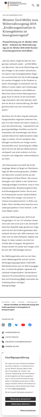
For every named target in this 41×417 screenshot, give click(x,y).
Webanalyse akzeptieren (20, 399)
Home (13, 302)
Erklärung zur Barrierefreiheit (18, 342)
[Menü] (38, 5)
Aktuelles (21, 302)
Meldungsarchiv (32, 302)
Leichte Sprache (11, 337)
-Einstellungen (18, 389)
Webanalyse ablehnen (20, 404)
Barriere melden (12, 346)
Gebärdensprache (12, 332)
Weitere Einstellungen (28, 410)
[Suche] (33, 5)
